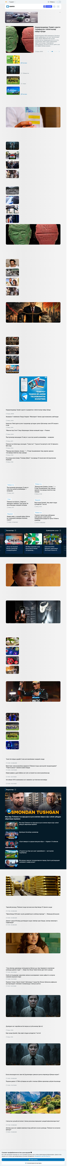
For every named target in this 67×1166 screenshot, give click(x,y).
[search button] (54, 6)
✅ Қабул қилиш (33, 1159)
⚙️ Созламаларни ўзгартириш (33, 1163)
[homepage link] (10, 6)
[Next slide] (59, 51)
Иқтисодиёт (26, 471)
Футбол (53, 471)
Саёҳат (24, 474)
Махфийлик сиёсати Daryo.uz (42, 1156)
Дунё (9, 471)
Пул (38, 471)
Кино (19, 474)
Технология (45, 471)
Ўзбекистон (16, 471)
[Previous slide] (48, 51)
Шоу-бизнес (12, 474)
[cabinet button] (58, 6)
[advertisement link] (47, 6)
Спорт (34, 471)
